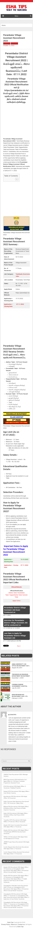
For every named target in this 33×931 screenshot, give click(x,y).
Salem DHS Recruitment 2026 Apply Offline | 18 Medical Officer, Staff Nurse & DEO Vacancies (16, 815)
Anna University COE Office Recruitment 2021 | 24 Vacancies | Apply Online (21, 665)
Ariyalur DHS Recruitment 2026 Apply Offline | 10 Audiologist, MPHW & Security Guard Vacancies (16, 831)
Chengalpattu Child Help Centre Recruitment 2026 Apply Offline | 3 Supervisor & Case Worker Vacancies (16, 897)
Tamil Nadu (6, 43)
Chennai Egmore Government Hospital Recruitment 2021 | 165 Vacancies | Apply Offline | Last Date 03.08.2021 (21, 685)
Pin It (18, 646)
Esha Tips (10, 922)
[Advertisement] (16, 121)
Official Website (16, 587)
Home (4, 25)
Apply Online (16, 600)
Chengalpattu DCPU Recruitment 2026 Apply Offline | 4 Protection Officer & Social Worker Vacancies (16, 870)
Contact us (21, 924)
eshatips (13, 714)
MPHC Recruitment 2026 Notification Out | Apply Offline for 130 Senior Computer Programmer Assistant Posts (15, 781)
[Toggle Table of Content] (16, 179)
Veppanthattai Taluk (15, 595)
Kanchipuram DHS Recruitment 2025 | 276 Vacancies (20, 695)
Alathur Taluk (13, 593)
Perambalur (14, 43)
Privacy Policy (5, 924)
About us (14, 924)
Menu (16, 16)
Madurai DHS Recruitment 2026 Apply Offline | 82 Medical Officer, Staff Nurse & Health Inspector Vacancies (16, 808)
